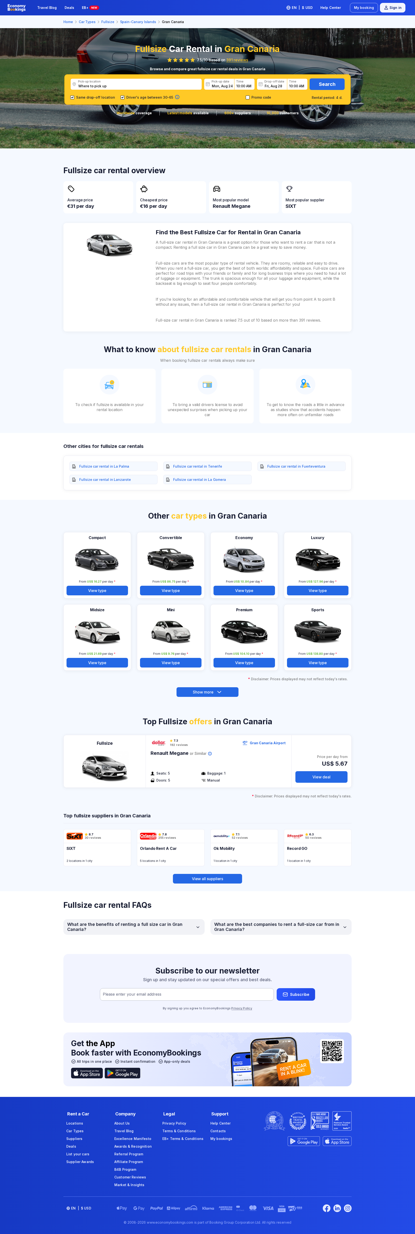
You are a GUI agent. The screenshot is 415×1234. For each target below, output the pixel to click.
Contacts (218, 1131)
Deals (69, 8)
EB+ (89, 8)
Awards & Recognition (133, 1146)
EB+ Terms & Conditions (182, 1139)
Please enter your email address (132, 994)
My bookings (221, 1139)
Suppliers (74, 1139)
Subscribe (299, 994)
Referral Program (128, 1154)
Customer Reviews (130, 1177)
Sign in (396, 8)
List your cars (77, 1154)
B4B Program (125, 1169)
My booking (364, 8)
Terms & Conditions (179, 1131)
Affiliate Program (128, 1162)
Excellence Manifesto (132, 1139)
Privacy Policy (241, 1008)
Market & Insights (129, 1185)
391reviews (237, 59)
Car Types (75, 1131)
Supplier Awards (80, 1162)
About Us (122, 1123)
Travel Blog (47, 8)
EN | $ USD (302, 8)
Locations (74, 1123)
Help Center (330, 8)
